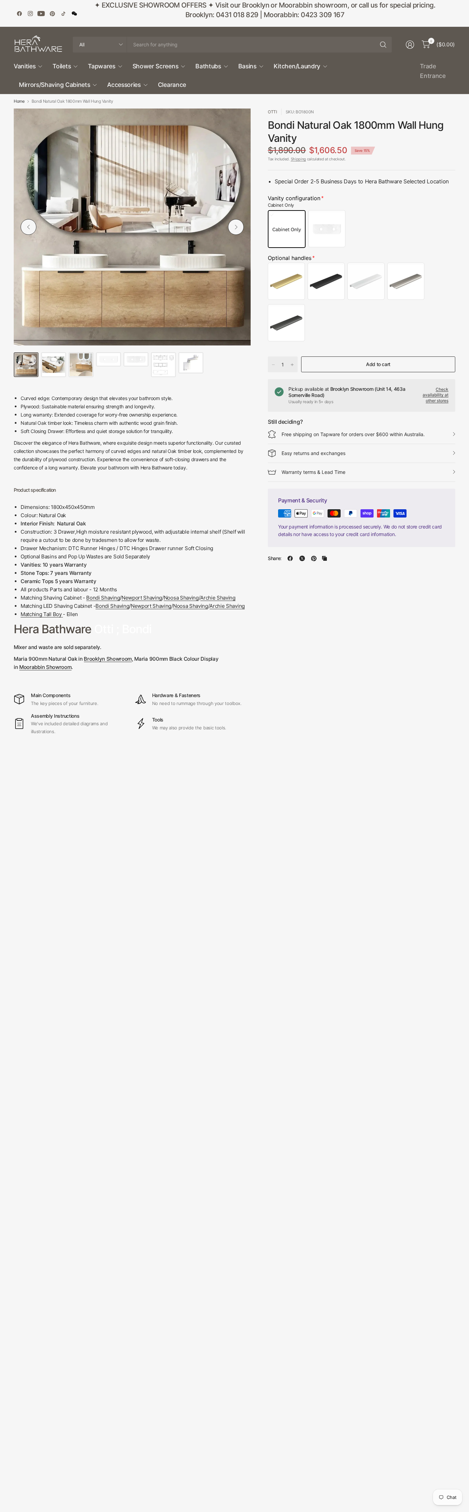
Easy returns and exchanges (313, 453)
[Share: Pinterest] (313, 558)
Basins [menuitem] (247, 66)
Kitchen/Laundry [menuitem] (297, 66)
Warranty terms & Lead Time (313, 472)
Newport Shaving (142, 597)
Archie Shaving (218, 597)
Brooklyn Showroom (108, 659)
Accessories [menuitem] (123, 84)
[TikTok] (63, 13)
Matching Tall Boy (41, 614)
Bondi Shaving (103, 597)
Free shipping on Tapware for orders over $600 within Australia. (353, 434)
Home (19, 101)
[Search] (383, 45)
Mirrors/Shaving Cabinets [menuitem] (54, 84)
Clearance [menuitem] (172, 84)
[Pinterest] (52, 13)
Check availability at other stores (435, 395)
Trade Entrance (432, 70)
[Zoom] (237, 121)
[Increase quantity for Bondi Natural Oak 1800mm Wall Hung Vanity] (292, 365)
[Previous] (28, 227)
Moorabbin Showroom (45, 667)
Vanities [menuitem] (24, 66)
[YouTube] (41, 13)
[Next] (236, 227)
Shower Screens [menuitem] (156, 66)
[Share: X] (302, 558)
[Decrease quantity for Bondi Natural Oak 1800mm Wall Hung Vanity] (273, 365)
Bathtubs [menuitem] (208, 66)
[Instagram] (30, 13)
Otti (272, 111)
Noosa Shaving (181, 597)
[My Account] (410, 45)
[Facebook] (19, 13)
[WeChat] (74, 13)
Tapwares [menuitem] (101, 66)
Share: (275, 558)
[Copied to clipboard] (324, 558)
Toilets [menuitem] (62, 66)
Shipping (298, 159)
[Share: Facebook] (290, 558)
